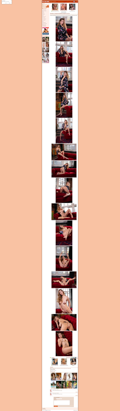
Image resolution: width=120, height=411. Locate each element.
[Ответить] (77, 395)
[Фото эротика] (45, 1)
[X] (75, 357)
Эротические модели (44, 23)
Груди (43, 21)
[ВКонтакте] (73, 357)
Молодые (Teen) (44, 22)
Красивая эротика (44, 9)
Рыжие (43, 15)
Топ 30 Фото (54, 1)
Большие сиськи (69, 368)
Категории (51, 1)
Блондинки (43, 14)
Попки (53, 368)
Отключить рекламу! (63, 12)
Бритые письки (65, 368)
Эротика (46, 410)
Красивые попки (44, 16)
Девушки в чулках (44, 24)
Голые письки (62, 368)
